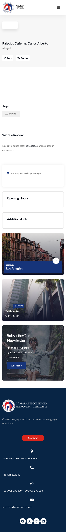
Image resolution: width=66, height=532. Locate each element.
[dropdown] (59, 7)
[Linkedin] (43, 521)
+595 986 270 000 (33, 490)
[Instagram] (36, 521)
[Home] (13, 8)
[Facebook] (23, 521)
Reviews (24, 58)
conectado (31, 145)
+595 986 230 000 (12, 490)
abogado (11, 114)
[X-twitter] (30, 521)
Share (9, 58)
